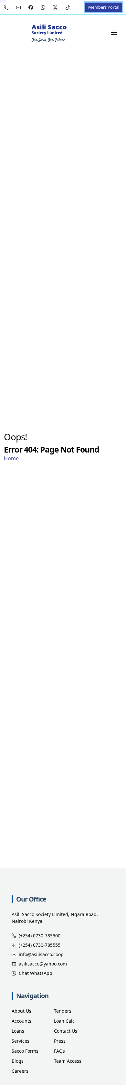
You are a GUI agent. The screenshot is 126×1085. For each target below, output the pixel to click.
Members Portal (103, 7)
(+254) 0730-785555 (39, 945)
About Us (21, 1011)
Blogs (18, 1061)
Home (11, 458)
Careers (20, 1071)
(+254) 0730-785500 (39, 936)
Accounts (21, 1021)
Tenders (62, 1011)
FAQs (59, 1051)
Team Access (67, 1061)
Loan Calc (64, 1021)
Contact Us (65, 1031)
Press (60, 1041)
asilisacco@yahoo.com (43, 964)
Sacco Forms (25, 1051)
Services (20, 1041)
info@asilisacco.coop (41, 954)
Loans (18, 1031)
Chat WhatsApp (35, 973)
